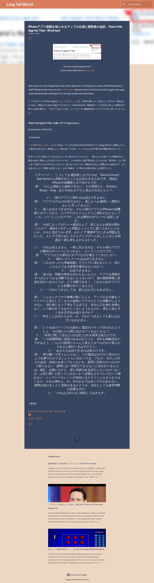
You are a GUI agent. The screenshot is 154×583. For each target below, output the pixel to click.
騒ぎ (67, 101)
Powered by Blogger (78, 575)
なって (74, 101)
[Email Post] (29, 415)
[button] (29, 38)
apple (31, 418)
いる (49, 145)
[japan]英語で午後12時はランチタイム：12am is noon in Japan (72, 463)
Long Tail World (20, 4)
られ (44, 145)
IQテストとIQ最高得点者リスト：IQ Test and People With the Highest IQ (76, 549)
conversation (67, 89)
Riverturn (88, 70)
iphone (39, 418)
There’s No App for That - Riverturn (46, 411)
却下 (59, 101)
